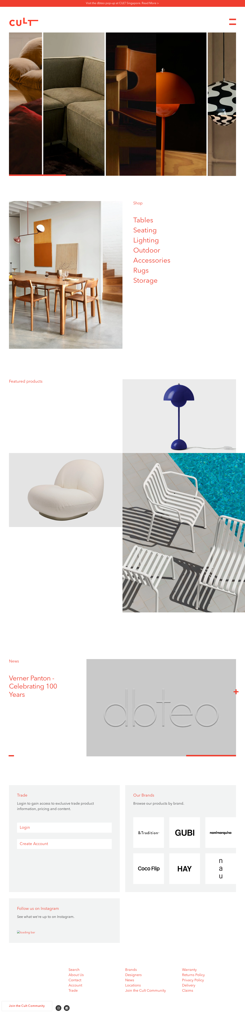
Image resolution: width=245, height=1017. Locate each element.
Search (74, 970)
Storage (145, 280)
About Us (76, 975)
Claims (187, 991)
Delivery (188, 985)
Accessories (151, 260)
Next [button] (236, 691)
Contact (75, 980)
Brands (131, 970)
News (14, 661)
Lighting (146, 240)
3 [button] (150, 175)
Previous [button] (11, 753)
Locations (133, 985)
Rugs (141, 270)
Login (25, 828)
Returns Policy (193, 975)
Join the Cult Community (145, 991)
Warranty (189, 970)
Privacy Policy (193, 980)
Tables (143, 220)
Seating (145, 230)
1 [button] (37, 175)
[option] (122, 104)
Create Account (34, 844)
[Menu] (232, 22)
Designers (133, 975)
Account (75, 985)
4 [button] (207, 175)
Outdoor (146, 250)
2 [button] (94, 175)
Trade (73, 991)
